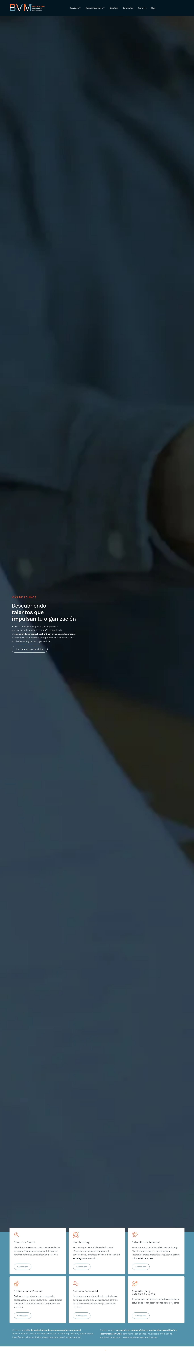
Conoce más (22, 1267)
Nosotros (113, 8)
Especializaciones (94, 8)
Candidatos (127, 8)
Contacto (142, 8)
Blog (153, 8)
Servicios (74, 8)
